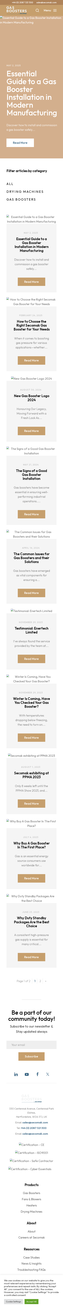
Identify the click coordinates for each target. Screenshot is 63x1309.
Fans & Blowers (31, 1199)
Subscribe (31, 1056)
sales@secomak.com (46, 2)
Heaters (31, 1205)
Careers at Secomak (31, 1237)
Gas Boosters (21, 199)
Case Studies (31, 1257)
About (32, 1231)
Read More (20, 143)
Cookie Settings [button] (13, 1301)
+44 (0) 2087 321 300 (22, 2)
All (10, 184)
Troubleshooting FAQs (31, 1270)
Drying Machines (25, 192)
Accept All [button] (31, 1301)
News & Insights (31, 1263)
